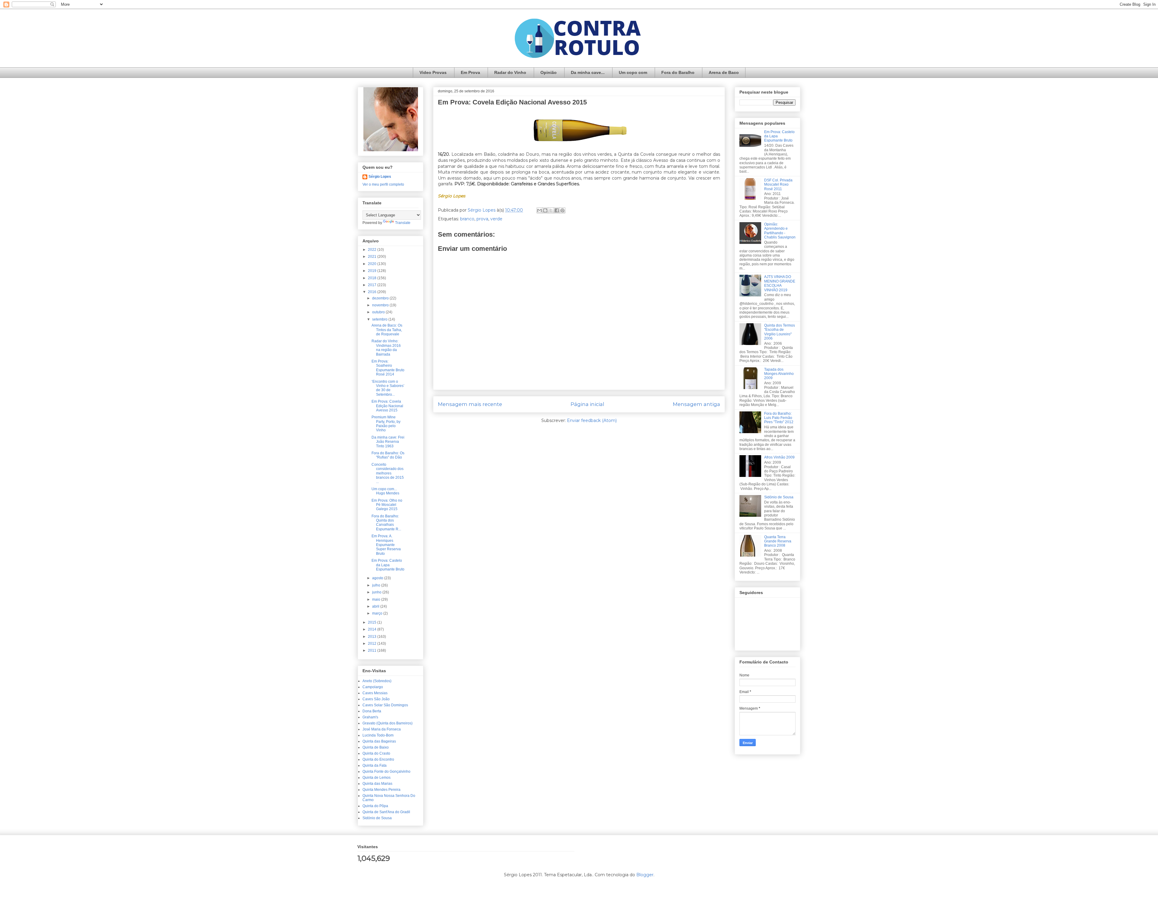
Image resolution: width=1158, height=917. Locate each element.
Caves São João (376, 699)
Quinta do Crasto (376, 753)
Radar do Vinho (510, 72)
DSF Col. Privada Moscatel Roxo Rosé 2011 (778, 184)
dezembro (381, 298)
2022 (372, 250)
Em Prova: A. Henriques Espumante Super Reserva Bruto (386, 545)
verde (496, 219)
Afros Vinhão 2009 (779, 457)
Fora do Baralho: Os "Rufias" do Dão (388, 455)
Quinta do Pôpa (375, 806)
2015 (372, 622)
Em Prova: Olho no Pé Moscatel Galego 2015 (387, 504)
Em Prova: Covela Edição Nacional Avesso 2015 (387, 405)
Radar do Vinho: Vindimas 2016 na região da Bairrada (386, 347)
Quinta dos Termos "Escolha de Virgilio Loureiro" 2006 (779, 331)
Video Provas (433, 72)
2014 (372, 629)
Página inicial (587, 404)
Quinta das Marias (377, 783)
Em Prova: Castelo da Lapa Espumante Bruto (388, 564)
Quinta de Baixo (375, 747)
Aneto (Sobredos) (376, 681)
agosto (378, 578)
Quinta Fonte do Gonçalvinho (386, 771)
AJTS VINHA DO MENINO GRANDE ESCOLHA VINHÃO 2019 (779, 283)
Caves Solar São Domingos (385, 705)
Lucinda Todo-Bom (378, 735)
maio (376, 599)
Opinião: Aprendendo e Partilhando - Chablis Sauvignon (780, 230)
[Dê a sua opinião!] (545, 210)
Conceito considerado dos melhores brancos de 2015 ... (388, 473)
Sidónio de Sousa (377, 818)
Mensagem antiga (696, 404)
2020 (372, 264)
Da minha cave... (588, 72)
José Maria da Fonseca (381, 729)
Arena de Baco (724, 72)
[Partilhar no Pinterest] (562, 210)
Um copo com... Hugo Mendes (385, 491)
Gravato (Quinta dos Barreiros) (387, 723)
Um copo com (633, 72)
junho (377, 592)
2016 (372, 292)
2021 (372, 256)
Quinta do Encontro (378, 759)
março (377, 613)
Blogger (644, 874)
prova (482, 219)
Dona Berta (371, 711)
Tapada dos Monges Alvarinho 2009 (779, 373)
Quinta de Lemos (376, 777)
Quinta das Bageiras (379, 741)
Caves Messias (375, 693)
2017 (372, 285)
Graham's (370, 717)
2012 (372, 643)
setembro (380, 319)
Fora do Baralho (677, 72)
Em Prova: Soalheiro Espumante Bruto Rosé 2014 (388, 367)
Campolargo (372, 687)
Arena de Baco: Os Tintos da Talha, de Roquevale (387, 329)
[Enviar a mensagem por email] (539, 210)
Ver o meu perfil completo (383, 184)
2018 (372, 278)
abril (376, 606)
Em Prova (470, 72)
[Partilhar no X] (551, 210)
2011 (372, 650)
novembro (381, 305)
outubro (379, 312)
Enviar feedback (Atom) (592, 420)
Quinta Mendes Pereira (381, 790)
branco (467, 219)
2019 (372, 271)
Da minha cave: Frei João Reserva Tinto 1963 (388, 441)
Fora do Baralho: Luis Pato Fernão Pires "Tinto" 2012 (778, 417)
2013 (372, 636)
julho (376, 585)
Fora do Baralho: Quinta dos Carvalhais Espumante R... (386, 522)
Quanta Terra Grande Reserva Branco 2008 (777, 541)
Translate (402, 223)
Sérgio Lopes (380, 176)
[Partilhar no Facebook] (557, 210)
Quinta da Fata (374, 765)
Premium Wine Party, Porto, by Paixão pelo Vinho (386, 423)
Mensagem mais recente (470, 404)
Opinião (548, 72)
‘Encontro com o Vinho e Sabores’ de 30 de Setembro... (388, 388)
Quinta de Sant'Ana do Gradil (386, 812)
